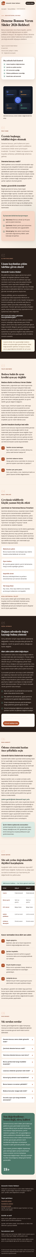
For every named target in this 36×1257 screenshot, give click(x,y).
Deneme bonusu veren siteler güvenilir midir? (16, 1040)
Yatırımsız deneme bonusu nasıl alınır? (16, 1055)
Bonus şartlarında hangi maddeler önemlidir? (14, 1063)
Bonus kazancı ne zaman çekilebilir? (15, 1084)
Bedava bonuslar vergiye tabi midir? (15, 1091)
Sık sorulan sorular (6, 1206)
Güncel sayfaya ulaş (11, 723)
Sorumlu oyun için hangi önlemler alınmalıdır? (14, 1099)
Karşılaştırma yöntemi (7, 1203)
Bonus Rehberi (11, 9)
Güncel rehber (30, 3)
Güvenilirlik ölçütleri (6, 1201)
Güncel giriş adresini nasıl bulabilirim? (16, 1077)
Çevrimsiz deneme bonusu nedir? (14, 1048)
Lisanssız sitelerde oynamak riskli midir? (16, 1071)
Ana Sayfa (3, 9)
